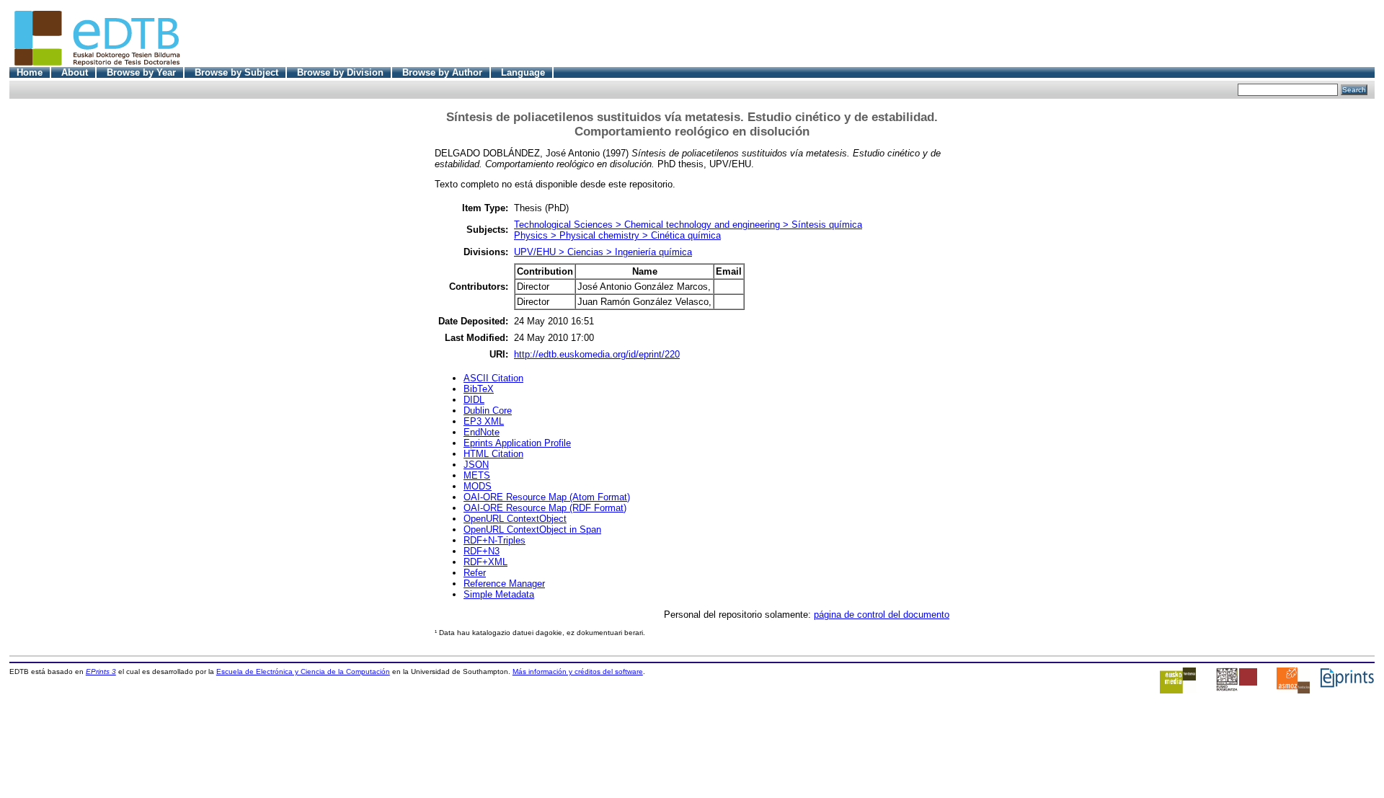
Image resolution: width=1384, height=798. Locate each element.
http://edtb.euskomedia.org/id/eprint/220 (597, 354)
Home (30, 72)
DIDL (473, 399)
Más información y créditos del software (578, 671)
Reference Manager (504, 583)
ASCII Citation (493, 378)
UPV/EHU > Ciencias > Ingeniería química (603, 252)
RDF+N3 (481, 551)
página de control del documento (881, 614)
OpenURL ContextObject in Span (532, 529)
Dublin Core (487, 410)
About (74, 72)
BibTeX (478, 389)
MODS (477, 486)
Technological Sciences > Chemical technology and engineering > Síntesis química (688, 224)
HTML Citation (493, 453)
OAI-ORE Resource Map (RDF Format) (544, 507)
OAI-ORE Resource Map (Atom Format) (546, 497)
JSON (476, 464)
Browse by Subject (236, 72)
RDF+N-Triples (494, 540)
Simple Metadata (498, 594)
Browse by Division (340, 72)
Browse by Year (141, 72)
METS (476, 475)
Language (523, 72)
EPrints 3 (101, 671)
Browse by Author (442, 72)
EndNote (481, 432)
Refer (474, 572)
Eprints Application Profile (517, 443)
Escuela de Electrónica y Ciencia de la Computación (303, 671)
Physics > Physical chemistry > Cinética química (617, 235)
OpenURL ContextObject (515, 518)
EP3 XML (483, 421)
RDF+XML (485, 562)
